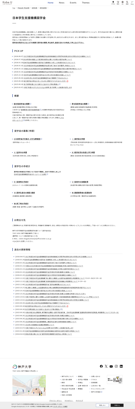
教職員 (80, 389)
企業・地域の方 (83, 386)
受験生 (80, 376)
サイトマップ (79, 400)
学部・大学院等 (67, 395)
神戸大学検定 (96, 392)
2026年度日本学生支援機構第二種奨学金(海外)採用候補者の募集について (50, 322)
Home (51, 2)
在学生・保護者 (83, 379)
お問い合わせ (95, 376)
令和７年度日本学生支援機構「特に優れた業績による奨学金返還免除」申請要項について (55, 278)
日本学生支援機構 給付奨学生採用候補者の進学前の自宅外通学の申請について (52, 331)
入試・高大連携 (67, 379)
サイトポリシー (69, 400)
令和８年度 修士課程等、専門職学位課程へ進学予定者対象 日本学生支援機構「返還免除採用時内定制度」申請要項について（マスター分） (72, 312)
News (61, 2)
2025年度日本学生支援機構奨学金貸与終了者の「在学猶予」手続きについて (49, 65)
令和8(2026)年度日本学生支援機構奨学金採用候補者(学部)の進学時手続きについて (53, 69)
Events (73, 2)
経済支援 (34, 8)
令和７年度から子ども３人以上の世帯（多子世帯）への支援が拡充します (48, 87)
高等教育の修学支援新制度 (30, 110)
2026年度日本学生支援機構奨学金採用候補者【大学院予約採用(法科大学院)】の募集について (57, 300)
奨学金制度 (43, 8)
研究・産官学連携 (67, 386)
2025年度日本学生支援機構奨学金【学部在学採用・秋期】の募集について (50, 315)
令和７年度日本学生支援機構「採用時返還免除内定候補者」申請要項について (51, 281)
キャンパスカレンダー (98, 389)
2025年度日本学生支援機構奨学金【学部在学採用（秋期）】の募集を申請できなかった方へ (55, 294)
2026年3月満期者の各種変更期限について (39, 325)
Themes (86, 2)
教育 (63, 382)
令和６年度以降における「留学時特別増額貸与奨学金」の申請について (48, 334)
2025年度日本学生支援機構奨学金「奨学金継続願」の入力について (48, 284)
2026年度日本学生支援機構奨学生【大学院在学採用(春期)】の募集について (51, 275)
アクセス (94, 379)
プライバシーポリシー (55, 400)
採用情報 (94, 382)
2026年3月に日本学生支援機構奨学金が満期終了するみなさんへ (46, 78)
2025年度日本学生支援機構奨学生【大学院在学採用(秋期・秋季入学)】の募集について (54, 318)
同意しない (102, 405)
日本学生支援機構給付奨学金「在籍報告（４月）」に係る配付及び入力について (49, 62)
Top (13, 8)
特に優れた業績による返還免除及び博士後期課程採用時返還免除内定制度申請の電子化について (58, 287)
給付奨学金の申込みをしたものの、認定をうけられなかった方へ (45, 81)
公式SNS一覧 (96, 386)
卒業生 (80, 382)
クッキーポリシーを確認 (60, 406)
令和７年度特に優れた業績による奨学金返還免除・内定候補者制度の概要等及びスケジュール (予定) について (62, 297)
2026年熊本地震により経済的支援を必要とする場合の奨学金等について (47, 59)
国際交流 (65, 392)
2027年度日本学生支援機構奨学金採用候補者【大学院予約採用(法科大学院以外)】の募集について (57, 56)
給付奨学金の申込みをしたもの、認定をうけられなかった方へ (45, 306)
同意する (117, 405)
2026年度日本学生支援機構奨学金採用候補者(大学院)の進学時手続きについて (52, 269)
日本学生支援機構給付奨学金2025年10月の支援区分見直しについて (47, 75)
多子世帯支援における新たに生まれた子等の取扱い (41, 84)
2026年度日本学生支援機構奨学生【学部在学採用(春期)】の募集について (49, 72)
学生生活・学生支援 (23, 8)
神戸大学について (68, 376)
